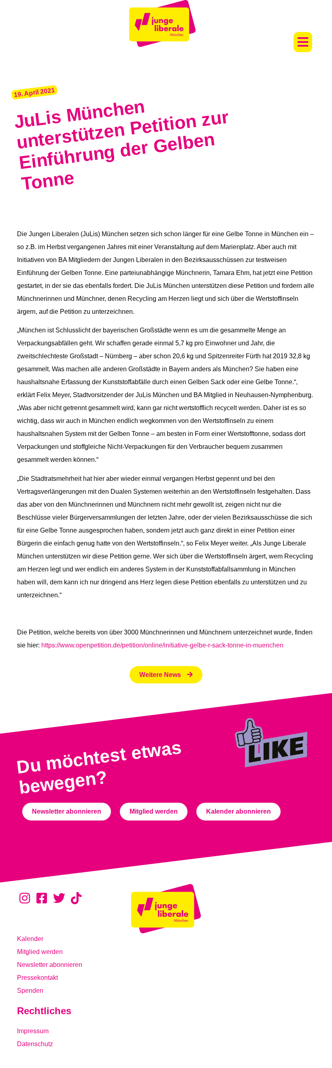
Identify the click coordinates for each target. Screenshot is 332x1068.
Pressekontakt (37, 977)
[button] (303, 42)
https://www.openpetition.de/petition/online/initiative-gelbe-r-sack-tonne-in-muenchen (162, 645)
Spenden (30, 990)
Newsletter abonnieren (49, 964)
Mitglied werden (40, 951)
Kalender (30, 938)
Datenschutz (35, 1044)
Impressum (33, 1031)
